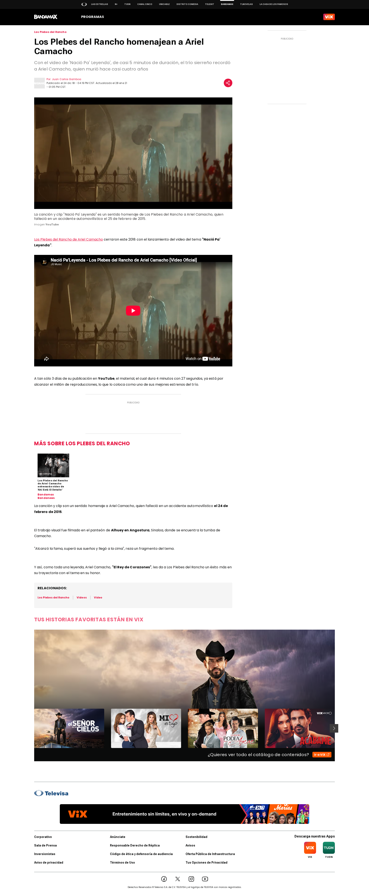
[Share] (228, 83)
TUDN (127, 4)
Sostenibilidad (196, 837)
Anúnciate (117, 837)
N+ (116, 4)
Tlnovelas (246, 4)
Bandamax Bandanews (46, 496)
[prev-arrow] (31, 728)
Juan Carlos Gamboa (66, 79)
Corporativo (43, 837)
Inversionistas (44, 854)
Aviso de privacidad (48, 862)
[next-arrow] (334, 728)
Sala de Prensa (45, 845)
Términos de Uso (122, 862)
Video (98, 597)
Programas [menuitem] (92, 16)
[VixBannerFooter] (184, 814)
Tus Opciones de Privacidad (206, 862)
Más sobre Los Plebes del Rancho (82, 443)
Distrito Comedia (187, 4)
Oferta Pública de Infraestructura (210, 854)
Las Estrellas (99, 4)
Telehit (209, 4)
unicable (164, 4)
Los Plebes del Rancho (50, 32)
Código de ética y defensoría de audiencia (141, 854)
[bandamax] (45, 17)
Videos (81, 597)
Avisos (190, 845)
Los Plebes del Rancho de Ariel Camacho (68, 239)
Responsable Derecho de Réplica (135, 845)
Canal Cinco (144, 4)
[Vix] (329, 17)
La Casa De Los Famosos (274, 4)
